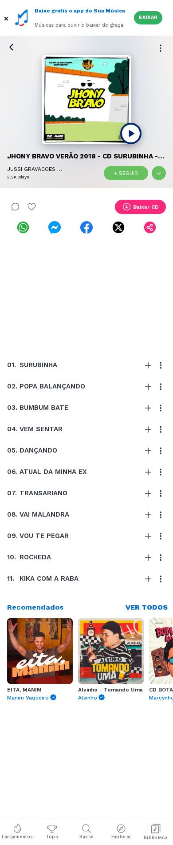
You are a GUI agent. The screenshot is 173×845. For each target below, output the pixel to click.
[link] (23, 227)
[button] (7, 17)
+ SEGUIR (126, 173)
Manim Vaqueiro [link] (28, 698)
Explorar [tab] (121, 837)
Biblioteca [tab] (156, 838)
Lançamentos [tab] (17, 837)
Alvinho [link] (87, 698)
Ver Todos (147, 607)
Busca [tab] (86, 837)
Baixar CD (146, 207)
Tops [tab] (52, 837)
